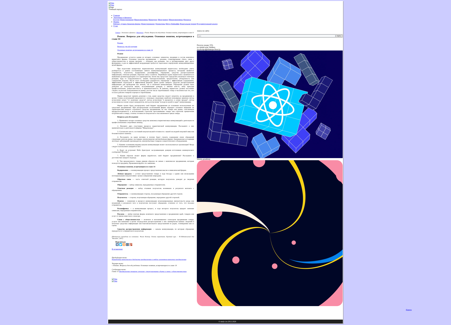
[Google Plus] (130, 244)
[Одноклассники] (124, 244)
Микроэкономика (176, 20)
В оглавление (117, 249)
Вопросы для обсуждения (127, 46)
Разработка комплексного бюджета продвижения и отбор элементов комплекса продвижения (149, 259)
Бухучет (116, 20)
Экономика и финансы (122, 18)
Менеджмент (163, 20)
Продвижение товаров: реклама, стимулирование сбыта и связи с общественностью (153, 271)
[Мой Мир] (127, 244)
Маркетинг (152, 20)
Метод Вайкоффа (172, 24)
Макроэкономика (141, 20)
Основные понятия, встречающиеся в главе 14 (135, 50)
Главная (116, 15)
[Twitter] (120, 244)
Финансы (187, 20)
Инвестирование (127, 20)
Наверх (409, 310)
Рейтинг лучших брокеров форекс (127, 24)
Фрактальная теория (188, 24)
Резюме (120, 43)
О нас (115, 26)
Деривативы (160, 24)
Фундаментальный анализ (207, 24)
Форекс (116, 22)
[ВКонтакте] (117, 244)
